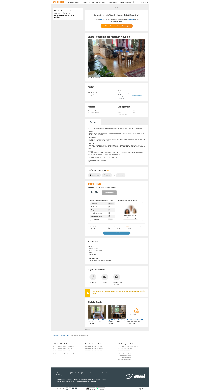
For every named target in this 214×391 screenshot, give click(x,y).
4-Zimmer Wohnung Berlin (124, 357)
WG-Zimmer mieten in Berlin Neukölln (62, 348)
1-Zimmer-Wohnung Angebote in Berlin (128, 346)
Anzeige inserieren (125, 2)
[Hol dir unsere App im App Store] (91, 388)
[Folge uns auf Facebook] (70, 388)
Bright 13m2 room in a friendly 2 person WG (117, 320)
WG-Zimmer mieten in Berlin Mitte (61, 350)
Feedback (103, 379)
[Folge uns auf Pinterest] (76, 388)
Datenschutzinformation (89, 373)
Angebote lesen (60, 381)
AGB (72, 373)
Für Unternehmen (101, 2)
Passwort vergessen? (94, 379)
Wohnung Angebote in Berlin (125, 348)
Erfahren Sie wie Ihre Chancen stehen (115, 26)
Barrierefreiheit (101, 373)
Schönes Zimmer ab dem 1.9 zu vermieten (97, 320)
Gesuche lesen (81, 381)
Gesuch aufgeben (91, 381)
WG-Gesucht (56, 335)
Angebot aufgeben (71, 381)
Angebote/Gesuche (73, 2)
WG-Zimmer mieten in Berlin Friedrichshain (63, 346)
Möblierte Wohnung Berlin (124, 359)
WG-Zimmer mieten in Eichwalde (93, 350)
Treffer (117, 7)
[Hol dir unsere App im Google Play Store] (100, 388)
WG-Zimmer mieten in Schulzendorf (94, 348)
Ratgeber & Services (88, 2)
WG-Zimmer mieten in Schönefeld (93, 346)
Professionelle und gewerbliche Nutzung (67, 379)
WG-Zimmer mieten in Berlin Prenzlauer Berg (64, 353)
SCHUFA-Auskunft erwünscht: (121, 97)
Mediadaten (77, 373)
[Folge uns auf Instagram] (67, 388)
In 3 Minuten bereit (137, 95)
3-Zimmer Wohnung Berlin (124, 355)
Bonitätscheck (113, 2)
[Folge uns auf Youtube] (73, 388)
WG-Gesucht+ (130, 227)
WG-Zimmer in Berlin (64, 335)
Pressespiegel (83, 379)
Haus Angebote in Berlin (124, 350)
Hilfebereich (59, 373)
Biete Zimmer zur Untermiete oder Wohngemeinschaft (136, 320)
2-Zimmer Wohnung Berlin (124, 353)
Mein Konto (144, 2)
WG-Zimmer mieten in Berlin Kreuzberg (62, 352)
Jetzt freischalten (117, 233)
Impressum (67, 373)
